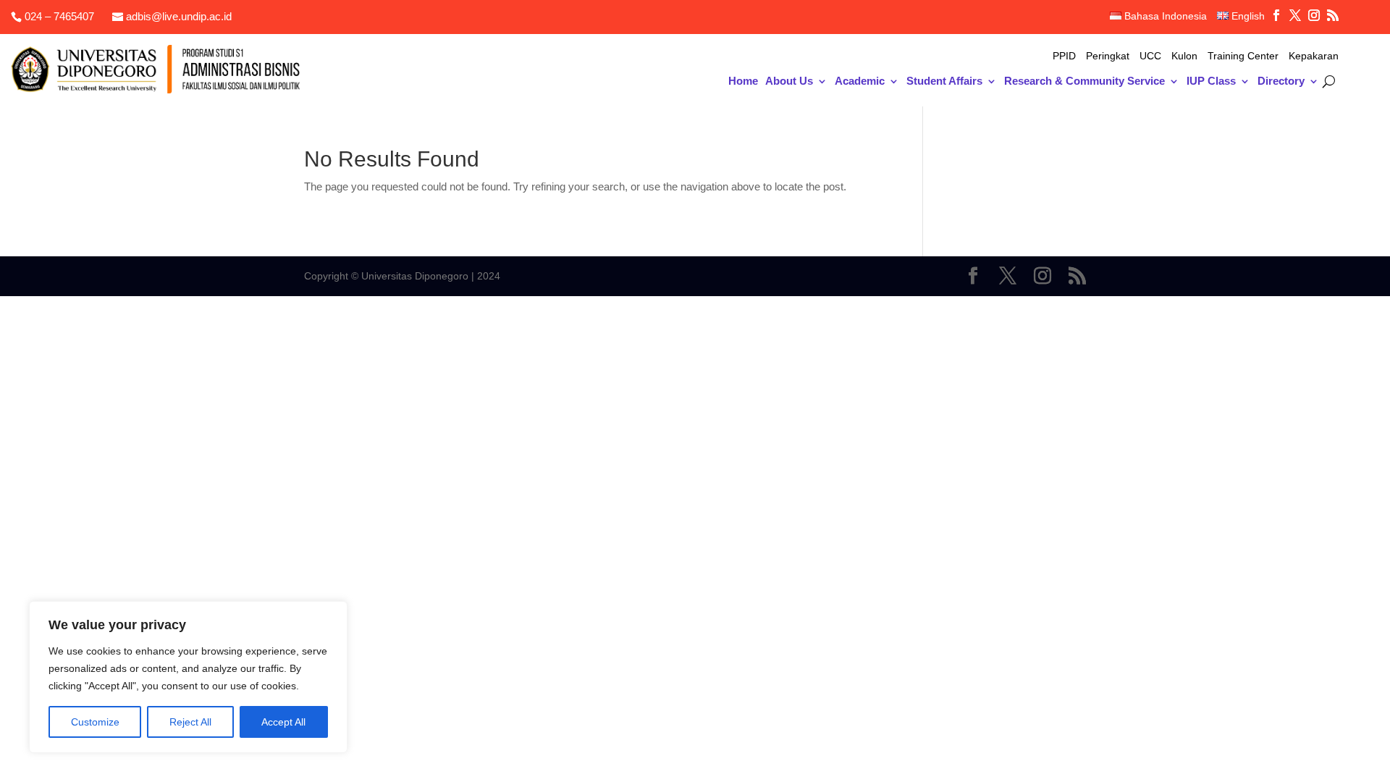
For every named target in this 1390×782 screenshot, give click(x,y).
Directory (1281, 81)
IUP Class (1211, 81)
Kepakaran (1314, 56)
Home (743, 81)
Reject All (190, 722)
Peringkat (1107, 56)
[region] (188, 677)
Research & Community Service (1084, 81)
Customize (95, 722)
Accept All (283, 722)
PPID (1064, 56)
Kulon (1184, 56)
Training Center (1243, 56)
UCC (1150, 56)
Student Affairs (944, 81)
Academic (860, 81)
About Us (789, 81)
